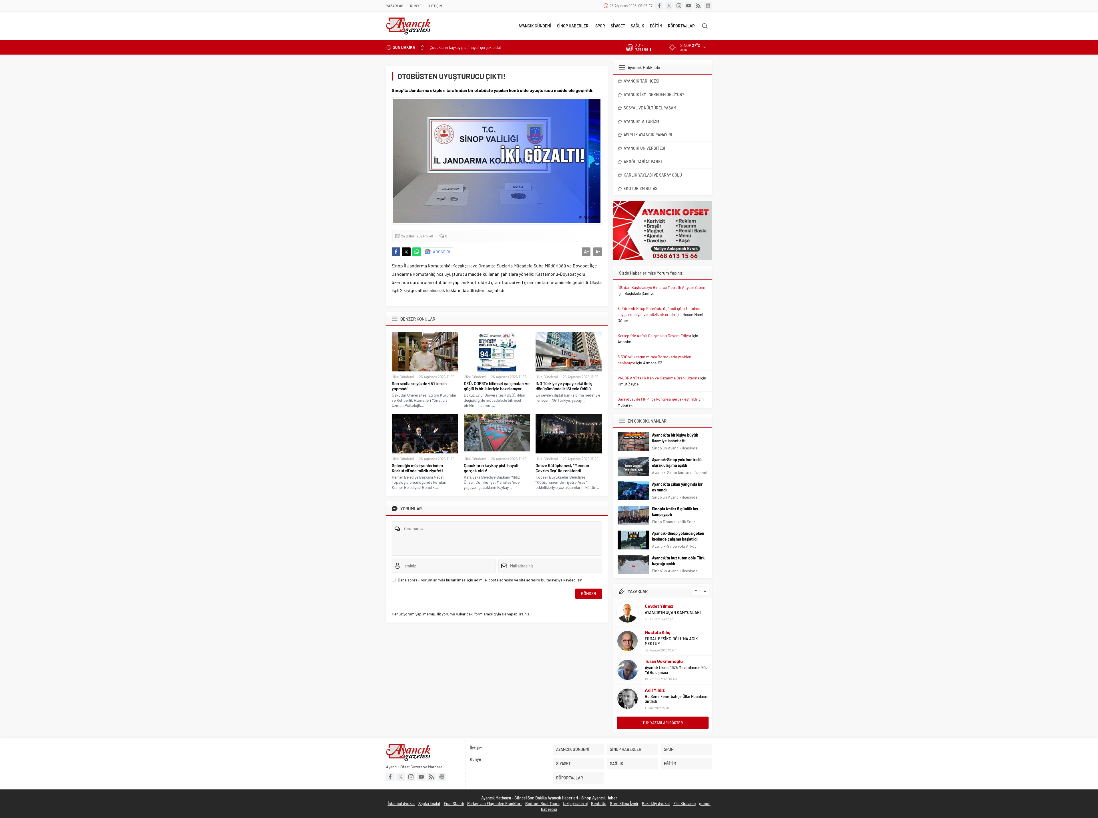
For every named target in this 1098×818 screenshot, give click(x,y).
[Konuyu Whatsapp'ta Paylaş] (416, 251)
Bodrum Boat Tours (542, 803)
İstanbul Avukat (401, 803)
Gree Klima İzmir (624, 803)
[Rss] (698, 6)
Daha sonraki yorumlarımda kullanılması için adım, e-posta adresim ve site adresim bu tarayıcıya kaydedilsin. (491, 579)
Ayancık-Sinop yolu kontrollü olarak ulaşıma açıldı (677, 462)
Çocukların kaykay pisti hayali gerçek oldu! (465, 47)
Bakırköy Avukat (656, 803)
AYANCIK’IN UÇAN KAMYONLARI (673, 612)
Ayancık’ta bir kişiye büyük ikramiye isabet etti (675, 438)
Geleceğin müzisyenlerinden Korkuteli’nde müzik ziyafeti (417, 468)
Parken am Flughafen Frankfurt (494, 803)
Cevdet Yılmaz (659, 606)
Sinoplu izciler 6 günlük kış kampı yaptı (675, 511)
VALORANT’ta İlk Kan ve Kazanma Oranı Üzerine (658, 377)
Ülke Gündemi (403, 377)
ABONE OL (442, 251)
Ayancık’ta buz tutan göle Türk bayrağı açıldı (678, 560)
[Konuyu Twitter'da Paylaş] (406, 251)
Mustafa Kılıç (658, 632)
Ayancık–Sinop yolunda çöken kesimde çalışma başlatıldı (678, 536)
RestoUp (598, 803)
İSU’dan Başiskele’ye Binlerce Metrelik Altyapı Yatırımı (662, 287)
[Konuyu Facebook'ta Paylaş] (396, 251)
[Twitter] (669, 6)
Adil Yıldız (655, 690)
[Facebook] (659, 6)
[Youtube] (689, 6)
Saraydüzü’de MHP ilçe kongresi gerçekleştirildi (657, 399)
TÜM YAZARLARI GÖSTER (663, 722)
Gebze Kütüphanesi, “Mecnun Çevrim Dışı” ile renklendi (562, 468)
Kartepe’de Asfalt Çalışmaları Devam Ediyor (654, 335)
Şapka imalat (429, 803)
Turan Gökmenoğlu (664, 661)
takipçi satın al (575, 803)
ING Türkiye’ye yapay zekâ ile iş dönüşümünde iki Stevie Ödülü (564, 386)
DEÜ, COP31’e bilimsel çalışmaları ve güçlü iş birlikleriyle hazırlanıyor (497, 386)
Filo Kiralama (684, 803)
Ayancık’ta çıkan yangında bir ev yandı (677, 487)
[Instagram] (679, 6)
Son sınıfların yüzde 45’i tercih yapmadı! (419, 386)
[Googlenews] (708, 6)
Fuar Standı (454, 803)
